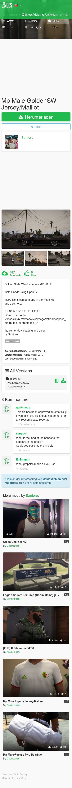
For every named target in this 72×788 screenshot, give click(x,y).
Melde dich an (52, 479)
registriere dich (14, 483)
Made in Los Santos (14, 778)
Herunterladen (38, 116)
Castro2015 (13, 545)
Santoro (27, 137)
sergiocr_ (22, 433)
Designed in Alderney (14, 774)
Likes (33, 275)
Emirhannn (23, 459)
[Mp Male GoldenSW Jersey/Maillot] (36, 229)
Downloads (15, 275)
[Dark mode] (61, 14)
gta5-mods (23, 407)
